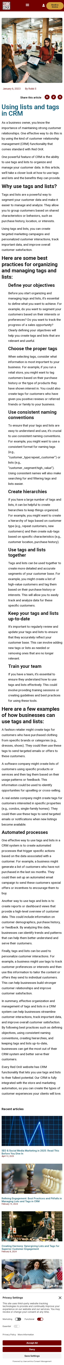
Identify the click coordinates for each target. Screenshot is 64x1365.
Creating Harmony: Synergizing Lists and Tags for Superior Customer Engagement (30, 1247)
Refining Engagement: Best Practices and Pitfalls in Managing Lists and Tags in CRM (32, 1200)
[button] (27, 5)
